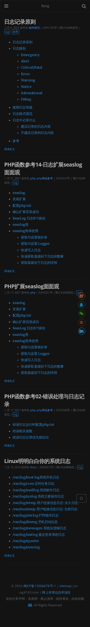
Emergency (30, 55)
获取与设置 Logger (35, 243)
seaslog (19, 193)
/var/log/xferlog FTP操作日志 (36, 515)
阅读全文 (9, 149)
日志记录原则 (20, 21)
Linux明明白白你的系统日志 (37, 461)
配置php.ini (22, 205)
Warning (28, 80)
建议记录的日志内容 (35, 126)
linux (33, 467)
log (7, 32)
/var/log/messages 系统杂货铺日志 (39, 528)
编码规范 (34, 27)
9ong (45, 6)
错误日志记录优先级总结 (31, 437)
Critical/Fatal (31, 67)
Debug (26, 99)
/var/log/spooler (26, 541)
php (32, 178)
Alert (25, 61)
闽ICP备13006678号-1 (39, 586)
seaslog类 (20, 224)
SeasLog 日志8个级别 (29, 218)
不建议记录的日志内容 (37, 133)
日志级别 (19, 48)
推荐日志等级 (22, 107)
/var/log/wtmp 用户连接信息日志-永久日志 (45, 503)
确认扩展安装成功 (26, 212)
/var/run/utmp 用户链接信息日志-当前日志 (45, 509)
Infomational (31, 93)
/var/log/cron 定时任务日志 (33, 483)
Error (25, 74)
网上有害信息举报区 (56, 592)
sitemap (65, 586)
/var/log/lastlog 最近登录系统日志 (39, 534)
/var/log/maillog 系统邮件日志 (36, 490)
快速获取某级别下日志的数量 (42, 256)
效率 (15, 32)
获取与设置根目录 (34, 237)
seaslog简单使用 (25, 231)
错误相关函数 (22, 431)
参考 (16, 141)
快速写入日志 (31, 250)
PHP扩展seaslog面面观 (31, 286)
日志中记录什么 (24, 120)
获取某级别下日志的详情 (39, 262)
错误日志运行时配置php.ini (33, 424)
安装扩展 (19, 199)
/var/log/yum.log (26, 547)
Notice (26, 87)
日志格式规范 (22, 114)
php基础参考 (45, 178)
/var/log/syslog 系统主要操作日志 (38, 496)
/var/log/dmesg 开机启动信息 (35, 522)
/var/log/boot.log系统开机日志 (36, 477)
